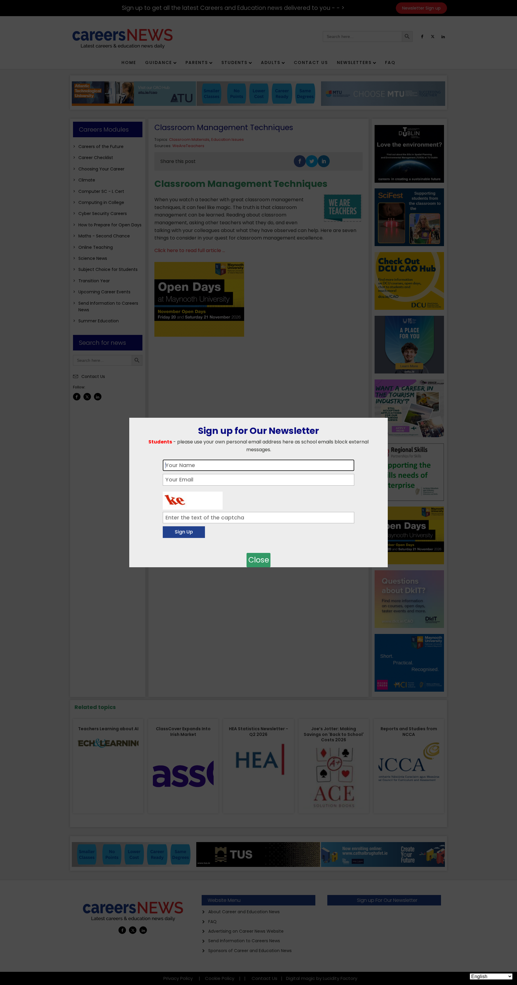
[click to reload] (193, 499)
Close (258, 560)
